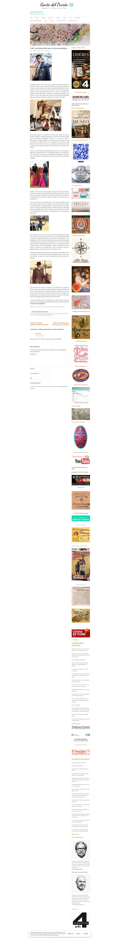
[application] (81, 480)
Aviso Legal (52, 20)
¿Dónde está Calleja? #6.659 (77, 765)
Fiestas (51, 306)
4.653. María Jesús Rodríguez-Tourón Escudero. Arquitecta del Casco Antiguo (81, 675)
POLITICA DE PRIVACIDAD (62, 386)
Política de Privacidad (61, 20)
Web (31, 378)
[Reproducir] (73, 484)
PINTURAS (64, 17)
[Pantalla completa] (88, 484)
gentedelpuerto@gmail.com (77, 869)
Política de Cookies (72, 20)
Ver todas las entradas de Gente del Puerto (44, 315)
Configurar (86, 933)
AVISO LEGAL (32, 388)
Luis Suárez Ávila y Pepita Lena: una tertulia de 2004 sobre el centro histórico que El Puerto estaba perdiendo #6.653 (80, 795)
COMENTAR (43, 17)
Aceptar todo (70, 933)
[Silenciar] (86, 484)
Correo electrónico (35, 373)
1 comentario (47, 50)
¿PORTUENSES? (77, 17)
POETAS (70, 17)
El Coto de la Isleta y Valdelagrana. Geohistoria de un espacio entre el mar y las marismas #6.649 (81, 815)
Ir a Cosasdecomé (75, 639)
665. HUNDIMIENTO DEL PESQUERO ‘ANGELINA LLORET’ (80, 664)
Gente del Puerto (36, 12)
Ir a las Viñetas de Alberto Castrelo (81, 513)
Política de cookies (54, 935)
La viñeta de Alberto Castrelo (36, 20)
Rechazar (78, 933)
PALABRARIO (58, 17)
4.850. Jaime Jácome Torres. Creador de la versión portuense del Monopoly (80, 700)
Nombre (32, 368)
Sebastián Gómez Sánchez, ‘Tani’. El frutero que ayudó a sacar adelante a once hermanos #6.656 (80, 709)
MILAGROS (50, 17)
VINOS (46, 20)
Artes (49, 306)
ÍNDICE (31, 17)
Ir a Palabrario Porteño (76, 723)
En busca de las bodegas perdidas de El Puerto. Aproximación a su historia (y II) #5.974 (81, 655)
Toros (63, 306)
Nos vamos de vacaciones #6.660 (78, 762)
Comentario (33, 354)
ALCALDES (37, 17)
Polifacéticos (59, 306)
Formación (55, 306)
